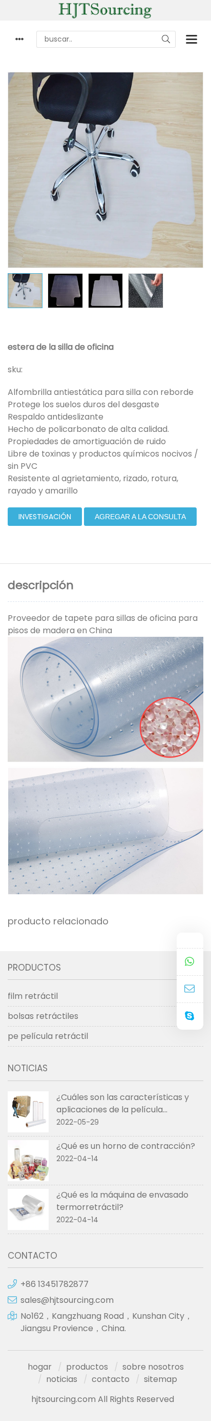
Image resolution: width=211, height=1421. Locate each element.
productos (87, 1367)
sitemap (160, 1379)
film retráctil (33, 996)
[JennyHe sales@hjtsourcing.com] (190, 989)
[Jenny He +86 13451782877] (190, 962)
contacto (111, 1379)
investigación (44, 516)
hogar (40, 1367)
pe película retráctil (48, 1036)
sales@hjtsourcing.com (67, 1300)
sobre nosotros (153, 1367)
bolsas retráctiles (43, 1016)
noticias (61, 1379)
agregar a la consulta (140, 517)
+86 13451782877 (54, 1284)
